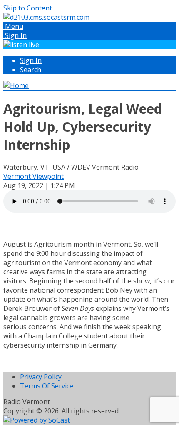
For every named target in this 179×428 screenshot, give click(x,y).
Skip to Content (27, 8)
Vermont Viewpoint (33, 176)
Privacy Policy (41, 376)
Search (30, 69)
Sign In (31, 60)
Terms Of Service (46, 385)
